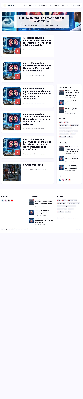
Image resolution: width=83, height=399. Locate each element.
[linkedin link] (60, 180)
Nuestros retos (33, 5)
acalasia (73, 133)
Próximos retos (43, 5)
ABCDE (66, 122)
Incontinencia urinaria (70, 101)
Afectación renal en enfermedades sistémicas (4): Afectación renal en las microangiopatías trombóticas (37, 144)
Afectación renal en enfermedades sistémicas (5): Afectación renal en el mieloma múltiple (37, 41)
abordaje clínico (74, 125)
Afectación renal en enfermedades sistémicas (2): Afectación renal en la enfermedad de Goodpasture (37, 93)
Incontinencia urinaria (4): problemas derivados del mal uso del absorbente (72, 167)
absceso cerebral (64, 133)
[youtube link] (69, 180)
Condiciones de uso (61, 218)
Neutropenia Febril (33, 164)
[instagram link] (63, 180)
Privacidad (70, 218)
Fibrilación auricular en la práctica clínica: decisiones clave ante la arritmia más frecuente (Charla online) (72, 93)
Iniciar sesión (76, 5)
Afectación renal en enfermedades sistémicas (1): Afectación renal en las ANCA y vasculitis (37, 67)
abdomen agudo (64, 125)
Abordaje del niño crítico (65, 128)
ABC (61, 122)
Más (63, 5)
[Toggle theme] (71, 5)
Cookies (77, 218)
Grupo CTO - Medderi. (10, 229)
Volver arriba (79, 229)
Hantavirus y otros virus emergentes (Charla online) (71, 109)
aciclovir (70, 136)
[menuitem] (25, 5)
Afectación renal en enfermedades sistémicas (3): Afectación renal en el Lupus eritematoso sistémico (37, 119)
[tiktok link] (66, 180)
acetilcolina (63, 136)
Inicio (25, 5)
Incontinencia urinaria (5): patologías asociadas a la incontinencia (72, 158)
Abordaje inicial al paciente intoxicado (69, 131)
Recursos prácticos (55, 5)
